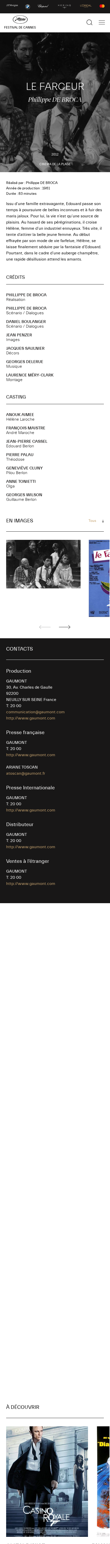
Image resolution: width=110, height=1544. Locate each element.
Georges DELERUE (24, 361)
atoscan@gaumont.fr (25, 773)
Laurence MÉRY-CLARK (29, 375)
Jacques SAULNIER (25, 348)
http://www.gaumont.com (30, 718)
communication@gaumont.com (35, 712)
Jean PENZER (19, 335)
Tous (92, 521)
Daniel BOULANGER (26, 321)
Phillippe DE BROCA (26, 295)
